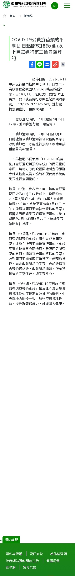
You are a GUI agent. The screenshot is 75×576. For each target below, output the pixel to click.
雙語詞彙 (53, 560)
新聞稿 (28, 16)
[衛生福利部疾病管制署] (25, 4)
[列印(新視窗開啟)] (47, 64)
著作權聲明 (58, 553)
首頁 (13, 16)
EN (54, 5)
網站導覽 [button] (11, 539)
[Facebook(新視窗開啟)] (32, 64)
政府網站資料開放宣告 (22, 560)
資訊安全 (36, 553)
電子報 (11, 567)
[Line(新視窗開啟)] (39, 64)
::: (3, 24)
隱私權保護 (14, 553)
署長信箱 (29, 567)
